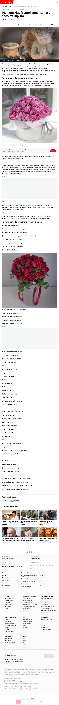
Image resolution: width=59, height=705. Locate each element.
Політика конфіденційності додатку (29, 578)
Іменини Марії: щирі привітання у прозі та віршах (26, 6)
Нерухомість (8, 636)
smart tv (25, 688)
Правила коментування (26, 583)
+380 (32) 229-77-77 (13, 680)
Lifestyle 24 (4, 6)
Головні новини (9, 598)
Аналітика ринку (9, 638)
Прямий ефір (8, 602)
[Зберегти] (52, 24)
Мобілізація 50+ (44, 602)
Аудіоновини (8, 606)
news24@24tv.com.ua (8, 559)
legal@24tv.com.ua (22, 681)
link (31, 565)
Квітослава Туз (9, 19)
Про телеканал (5, 580)
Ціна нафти (8, 619)
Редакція (4, 575)
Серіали (25, 627)
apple (17, 688)
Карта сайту (42, 582)
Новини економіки (10, 617)
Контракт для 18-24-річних (47, 606)
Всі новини (8, 596)
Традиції (10, 6)
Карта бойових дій (27, 600)
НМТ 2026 (43, 625)
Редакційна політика (7, 577)
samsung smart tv (34, 688)
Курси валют (8, 621)
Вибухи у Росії (26, 608)
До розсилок (49, 656)
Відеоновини (8, 604)
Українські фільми (27, 621)
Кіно (24, 617)
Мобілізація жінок (45, 604)
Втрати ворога (26, 610)
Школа (42, 623)
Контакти (42, 572)
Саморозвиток (44, 627)
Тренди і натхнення (10, 642)
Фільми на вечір (27, 623)
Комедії (24, 625)
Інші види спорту (27, 646)
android (8, 688)
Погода (6, 608)
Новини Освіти (45, 617)
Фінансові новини (9, 623)
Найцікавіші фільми (28, 619)
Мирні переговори (27, 602)
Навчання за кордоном (46, 629)
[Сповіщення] (57, 2)
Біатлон (25, 644)
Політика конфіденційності (27, 572)
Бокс (24, 638)
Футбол (24, 640)
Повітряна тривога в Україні (30, 604)
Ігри (40, 585)
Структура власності (44, 577)
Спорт (24, 636)
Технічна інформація (26, 586)
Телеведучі (4, 582)
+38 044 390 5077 (35, 559)
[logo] (10, 2)
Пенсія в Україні (9, 631)
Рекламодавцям (6, 585)
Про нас (4, 572)
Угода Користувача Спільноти (28, 581)
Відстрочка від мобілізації (47, 608)
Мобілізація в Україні (47, 596)
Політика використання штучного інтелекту (29, 576)
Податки (7, 629)
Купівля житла (8, 640)
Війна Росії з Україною (29, 596)
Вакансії (41, 575)
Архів (41, 580)
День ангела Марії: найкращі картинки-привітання (29, 74)
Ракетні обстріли (27, 598)
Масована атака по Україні (29, 606)
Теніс (24, 642)
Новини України (9, 600)
